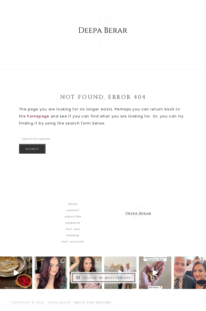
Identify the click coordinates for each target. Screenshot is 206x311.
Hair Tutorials (73, 241)
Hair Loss (73, 229)
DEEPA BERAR (103, 30)
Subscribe (73, 216)
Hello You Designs (92, 302)
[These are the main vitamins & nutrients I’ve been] (155, 273)
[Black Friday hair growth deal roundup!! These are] (51, 273)
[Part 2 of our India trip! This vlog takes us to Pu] (120, 273)
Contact (72, 210)
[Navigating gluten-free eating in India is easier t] (16, 273)
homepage (38, 116)
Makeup (72, 235)
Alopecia (72, 223)
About (73, 204)
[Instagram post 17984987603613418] (190, 273)
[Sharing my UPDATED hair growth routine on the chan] (86, 273)
